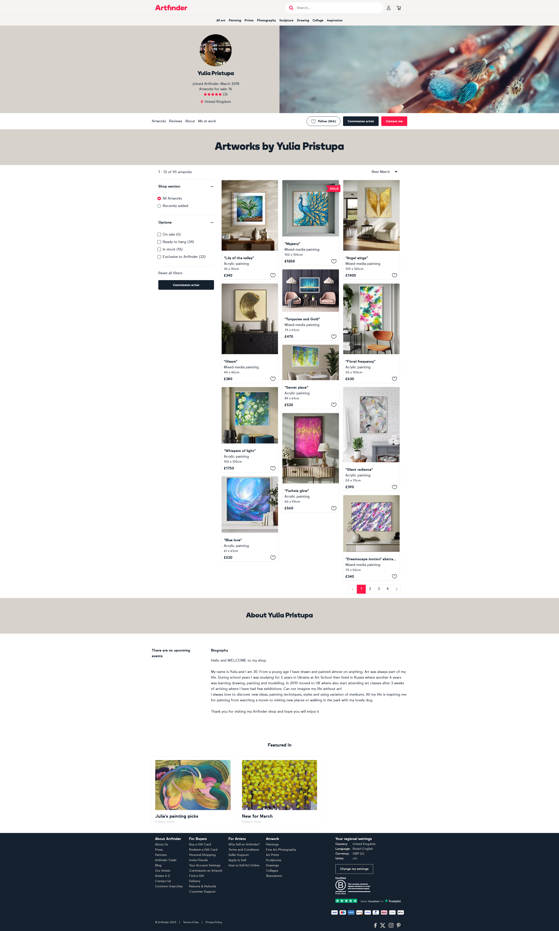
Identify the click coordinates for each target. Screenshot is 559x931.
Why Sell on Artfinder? (244, 844)
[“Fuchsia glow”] (310, 462)
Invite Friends (198, 860)
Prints (249, 20)
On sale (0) (172, 234)
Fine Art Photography (281, 850)
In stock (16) (173, 249)
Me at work (207, 121)
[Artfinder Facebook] (375, 925)
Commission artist (361, 121)
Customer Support (202, 891)
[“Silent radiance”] (371, 439)
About (190, 121)
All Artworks (172, 198)
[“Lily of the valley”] (250, 229)
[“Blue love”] (250, 518)
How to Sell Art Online (243, 865)
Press (159, 850)
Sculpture (286, 20)
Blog (158, 865)
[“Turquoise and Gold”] (310, 304)
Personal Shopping (202, 855)
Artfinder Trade (165, 860)
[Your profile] (388, 7)
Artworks (159, 121)
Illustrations (274, 876)
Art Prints (272, 855)
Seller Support (238, 855)
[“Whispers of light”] (250, 429)
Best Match (381, 172)
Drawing (303, 20)
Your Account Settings (205, 865)
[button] (186, 186)
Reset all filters (170, 273)
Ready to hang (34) (178, 242)
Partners (161, 855)
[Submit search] (291, 7)
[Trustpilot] (368, 900)
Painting (235, 20)
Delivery (194, 881)
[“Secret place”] (310, 377)
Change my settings (354, 869)
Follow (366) (327, 121)
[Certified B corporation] (352, 885)
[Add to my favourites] (273, 275)
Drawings (272, 865)
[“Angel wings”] (371, 229)
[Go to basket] (399, 7)
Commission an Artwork (205, 870)
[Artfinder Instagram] (391, 925)
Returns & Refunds (202, 886)
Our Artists (162, 870)
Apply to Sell (237, 860)
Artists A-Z (162, 876)
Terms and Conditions (243, 850)
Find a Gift (196, 876)
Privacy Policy (213, 922)
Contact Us (163, 881)
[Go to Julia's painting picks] (193, 792)
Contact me (394, 121)
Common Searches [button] (169, 886)
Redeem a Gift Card (203, 850)
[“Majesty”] (310, 222)
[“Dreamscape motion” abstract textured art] (371, 537)
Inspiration (335, 20)
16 (230, 89)
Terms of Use (191, 922)
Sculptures (273, 860)
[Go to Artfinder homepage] (171, 7)
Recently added (175, 206)
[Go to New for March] (279, 792)
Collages (272, 870)
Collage (317, 20)
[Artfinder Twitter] (382, 925)
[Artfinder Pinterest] (399, 925)
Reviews (175, 121)
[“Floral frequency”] (371, 333)
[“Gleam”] (250, 333)
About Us (161, 844)
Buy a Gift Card (200, 844)
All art (220, 20)
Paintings (272, 844)
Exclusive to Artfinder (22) (184, 257)
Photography (266, 20)
